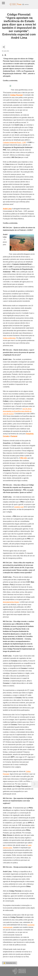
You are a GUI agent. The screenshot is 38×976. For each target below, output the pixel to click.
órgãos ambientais (9, 338)
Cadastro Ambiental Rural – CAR (14, 142)
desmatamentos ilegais (11, 602)
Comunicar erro (10, 963)
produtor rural (19, 507)
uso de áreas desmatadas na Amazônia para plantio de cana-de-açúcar (17, 411)
